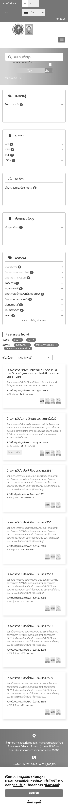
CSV (9, 149)
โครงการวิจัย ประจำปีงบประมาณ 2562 (30, 574)
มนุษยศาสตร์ (13, 288)
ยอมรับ (34, 793)
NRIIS (9, 315)
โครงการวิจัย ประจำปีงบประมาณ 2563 (30, 626)
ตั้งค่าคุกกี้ (34, 802)
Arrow (33, 12)
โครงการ (11, 283)
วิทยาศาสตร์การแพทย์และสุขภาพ (24, 294)
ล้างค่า (48, 70)
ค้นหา (30, 70)
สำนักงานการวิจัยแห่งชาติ (20, 188)
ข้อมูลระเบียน (13, 227)
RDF (9, 155)
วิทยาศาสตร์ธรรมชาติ (18, 299)
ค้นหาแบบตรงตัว (22, 62)
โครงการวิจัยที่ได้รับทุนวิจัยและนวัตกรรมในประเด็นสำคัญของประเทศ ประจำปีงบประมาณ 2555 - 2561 (34, 373)
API (8, 144)
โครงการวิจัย (13, 104)
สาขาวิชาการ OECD (17, 278)
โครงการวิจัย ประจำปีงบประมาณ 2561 (29, 522)
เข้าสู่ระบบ (61, 19)
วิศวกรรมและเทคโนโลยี (18, 272)
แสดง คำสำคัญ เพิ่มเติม (33, 320)
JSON (9, 160)
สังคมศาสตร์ (13, 305)
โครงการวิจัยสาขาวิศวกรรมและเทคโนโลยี (31, 418)
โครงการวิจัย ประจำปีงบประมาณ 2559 (30, 678)
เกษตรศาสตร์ (13, 310)
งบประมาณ (12, 267)
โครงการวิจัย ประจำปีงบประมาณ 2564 (30, 470)
